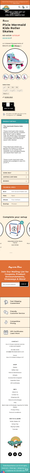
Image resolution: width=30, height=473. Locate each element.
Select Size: (6, 84)
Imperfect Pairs (15, 380)
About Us (15, 392)
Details (19, 115)
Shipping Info (15, 397)
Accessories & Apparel (15, 378)
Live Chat (26, 469)
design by (21, 468)
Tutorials (15, 429)
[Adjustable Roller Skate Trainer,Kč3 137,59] (15, 229)
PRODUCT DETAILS (9, 121)
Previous (1, 77)
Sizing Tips (15, 424)
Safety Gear (15, 370)
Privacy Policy (15, 409)
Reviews (6, 181)
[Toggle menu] (26, 7)
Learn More (16, 3)
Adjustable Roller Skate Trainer (15, 242)
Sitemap (13, 468)
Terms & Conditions (15, 412)
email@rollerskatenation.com (15, 351)
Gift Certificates (15, 383)
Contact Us (15, 394)
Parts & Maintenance (15, 372)
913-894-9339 (15, 350)
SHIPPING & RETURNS (10, 177)
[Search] (19, 7)
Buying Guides (15, 426)
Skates (15, 367)
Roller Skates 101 (15, 421)
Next (29, 77)
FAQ (15, 402)
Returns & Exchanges (15, 400)
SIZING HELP (7, 173)
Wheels (15, 375)
